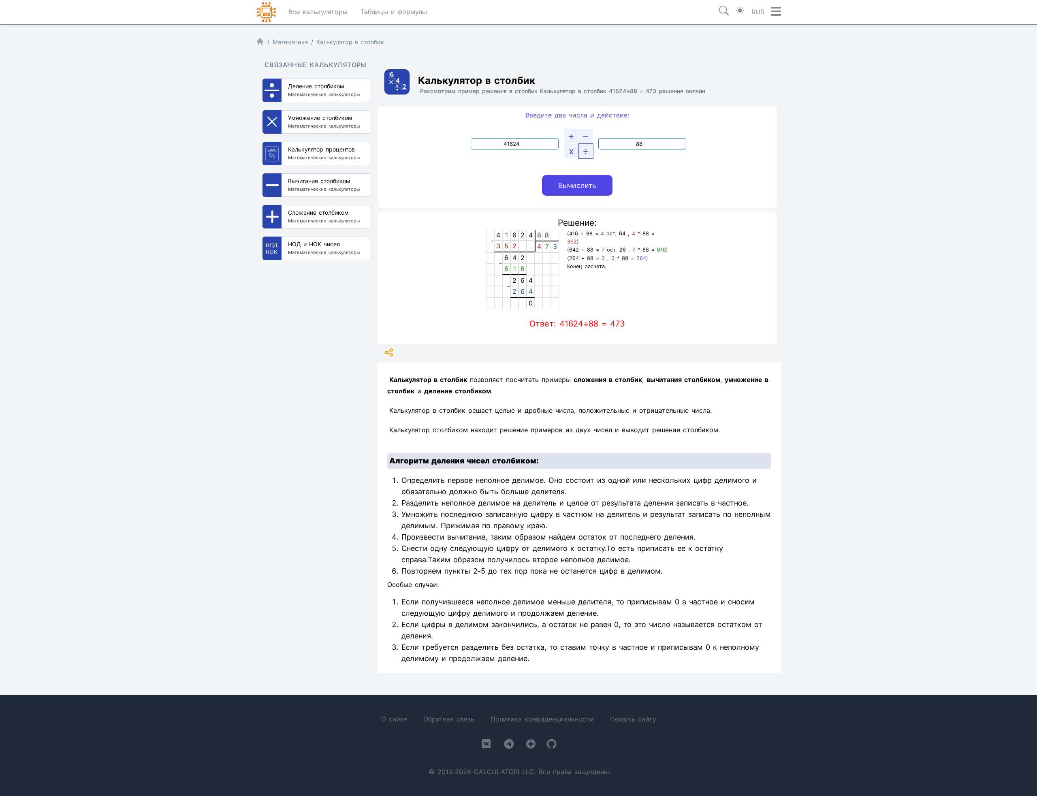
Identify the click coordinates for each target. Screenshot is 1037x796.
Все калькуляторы (318, 12)
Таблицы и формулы (394, 12)
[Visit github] (551, 745)
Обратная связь (448, 719)
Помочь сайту (633, 719)
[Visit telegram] (509, 745)
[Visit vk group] (486, 745)
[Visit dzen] (531, 745)
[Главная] (260, 43)
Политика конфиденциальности (542, 719)
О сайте (394, 719)
